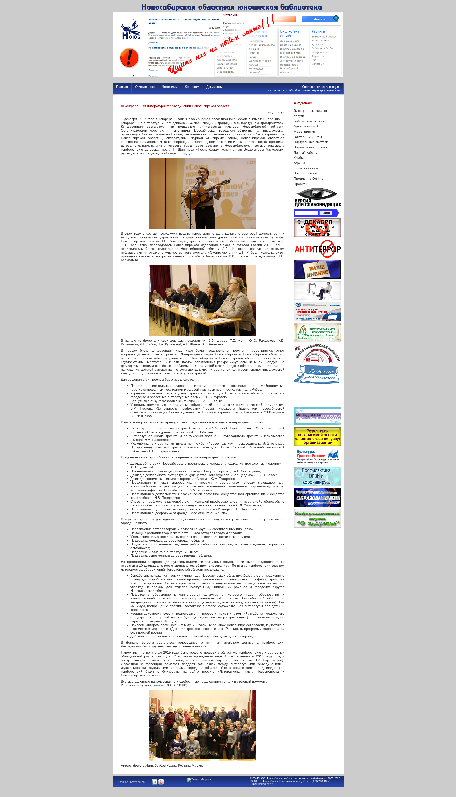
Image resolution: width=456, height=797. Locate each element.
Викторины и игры (308, 137)
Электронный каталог (310, 111)
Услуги (299, 116)
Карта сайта (137, 781)
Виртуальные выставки (311, 142)
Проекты (300, 184)
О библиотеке (145, 87)
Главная (122, 87)
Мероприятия (304, 131)
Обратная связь (306, 168)
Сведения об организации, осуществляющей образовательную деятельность (303, 88)
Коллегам (192, 87)
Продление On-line (308, 178)
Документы (214, 87)
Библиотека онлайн (309, 121)
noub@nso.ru (266, 784)
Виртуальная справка (310, 147)
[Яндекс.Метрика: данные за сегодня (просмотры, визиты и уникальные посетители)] (199, 780)
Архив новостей (306, 126)
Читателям (170, 87)
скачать (158, 685)
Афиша (299, 163)
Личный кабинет (306, 152)
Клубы (299, 158)
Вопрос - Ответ (305, 173)
